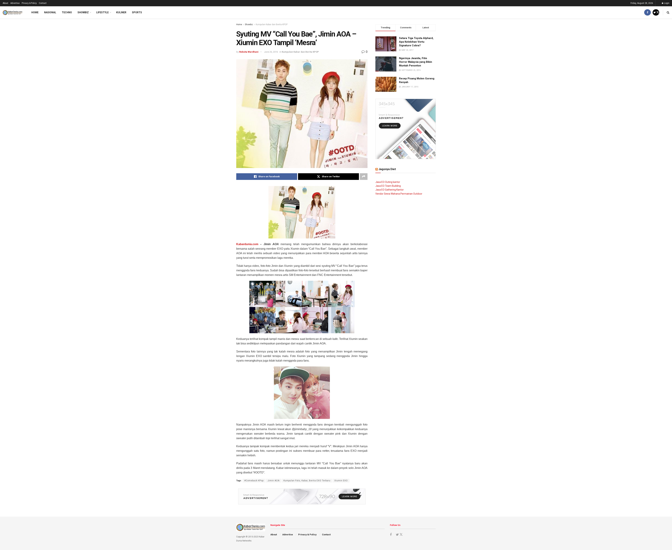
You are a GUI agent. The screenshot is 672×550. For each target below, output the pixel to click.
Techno (67, 12)
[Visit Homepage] (12, 12)
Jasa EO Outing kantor (387, 182)
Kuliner (121, 12)
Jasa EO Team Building (388, 185)
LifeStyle (102, 12)
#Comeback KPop (254, 480)
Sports (137, 12)
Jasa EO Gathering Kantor (389, 189)
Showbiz (83, 12)
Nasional (50, 12)
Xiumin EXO (341, 480)
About (5, 3)
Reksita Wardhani (248, 52)
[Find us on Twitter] (656, 12)
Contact (43, 3)
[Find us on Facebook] (647, 12)
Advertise (15, 3)
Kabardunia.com (247, 244)
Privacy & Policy (29, 3)
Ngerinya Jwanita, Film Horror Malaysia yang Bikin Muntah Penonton (415, 62)
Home (34, 12)
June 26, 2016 (271, 52)
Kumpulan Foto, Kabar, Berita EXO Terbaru (307, 480)
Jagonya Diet (387, 169)
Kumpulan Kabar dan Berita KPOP (272, 24)
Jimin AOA (273, 480)
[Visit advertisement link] (302, 496)
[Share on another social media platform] (364, 176)
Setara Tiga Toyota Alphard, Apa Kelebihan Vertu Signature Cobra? (416, 42)
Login (666, 3)
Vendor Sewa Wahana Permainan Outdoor (398, 193)
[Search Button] (668, 12)
